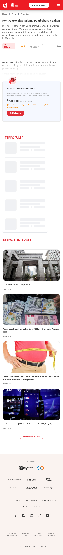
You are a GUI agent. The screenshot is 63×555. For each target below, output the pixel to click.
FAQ (25, 506)
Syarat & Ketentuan (51, 534)
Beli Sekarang (15, 113)
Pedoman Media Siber (38, 534)
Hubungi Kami (14, 500)
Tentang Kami (31, 500)
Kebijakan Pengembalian (12, 534)
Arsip (14, 14)
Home (4, 14)
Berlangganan (39, 5)
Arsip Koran (25, 14)
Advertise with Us (49, 500)
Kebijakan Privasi (25, 534)
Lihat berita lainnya (31, 436)
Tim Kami (36, 506)
